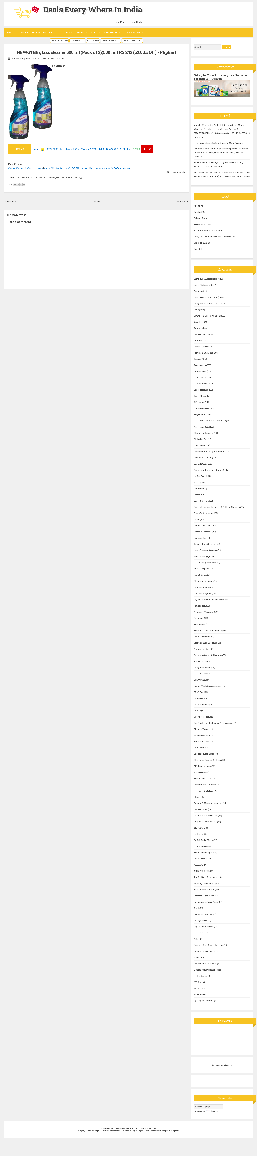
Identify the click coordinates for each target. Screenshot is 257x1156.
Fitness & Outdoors (203, 352)
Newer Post (10, 201)
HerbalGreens (201, 976)
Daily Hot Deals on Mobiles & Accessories (214, 236)
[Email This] (14, 184)
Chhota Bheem (201, 704)
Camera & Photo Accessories (208, 803)
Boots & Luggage (202, 556)
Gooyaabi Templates (170, 1131)
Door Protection (202, 716)
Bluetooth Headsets (204, 433)
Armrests (199, 864)
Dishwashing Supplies (205, 642)
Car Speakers (201, 920)
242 (147, 149)
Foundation (200, 605)
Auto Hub (199, 340)
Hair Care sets (201, 673)
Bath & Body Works (203, 840)
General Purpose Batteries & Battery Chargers (217, 507)
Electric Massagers (203, 852)
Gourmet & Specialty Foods (207, 315)
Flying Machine (202, 735)
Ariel (196, 908)
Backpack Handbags (204, 753)
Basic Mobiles (201, 389)
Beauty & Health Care (42, 32)
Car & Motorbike (202, 285)
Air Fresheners (202, 408)
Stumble (68, 177)
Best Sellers (93, 40)
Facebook (29, 177)
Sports (94, 32)
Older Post (182, 201)
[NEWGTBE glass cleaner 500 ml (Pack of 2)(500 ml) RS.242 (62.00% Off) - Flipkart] (39, 150)
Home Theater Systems (205, 550)
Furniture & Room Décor (206, 901)
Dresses (198, 359)
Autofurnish (200, 371)
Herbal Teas (200, 476)
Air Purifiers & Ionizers (206, 877)
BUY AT (19, 149)
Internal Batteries (203, 525)
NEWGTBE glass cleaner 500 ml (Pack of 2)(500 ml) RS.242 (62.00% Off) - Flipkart (96, 52)
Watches (80, 32)
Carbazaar (199, 747)
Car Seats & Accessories (206, 815)
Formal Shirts (201, 346)
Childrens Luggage (203, 581)
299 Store (198, 982)
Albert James (200, 846)
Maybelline (200, 414)
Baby (196, 309)
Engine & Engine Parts (205, 821)
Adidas (197, 710)
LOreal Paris (200, 377)
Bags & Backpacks (203, 914)
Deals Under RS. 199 (132, 40)
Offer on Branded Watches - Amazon (25, 168)
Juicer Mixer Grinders (205, 544)
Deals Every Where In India (92, 9)
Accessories (200, 365)
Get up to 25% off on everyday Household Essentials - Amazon (222, 76)
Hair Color (199, 932)
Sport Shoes (200, 396)
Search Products (112, 32)
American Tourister (204, 612)
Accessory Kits (201, 426)
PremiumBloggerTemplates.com (135, 1131)
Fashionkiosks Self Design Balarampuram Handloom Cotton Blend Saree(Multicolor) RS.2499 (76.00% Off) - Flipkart (221, 152)
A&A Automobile (202, 383)
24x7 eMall (200, 827)
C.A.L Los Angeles (203, 593)
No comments (177, 172)
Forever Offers (77, 40)
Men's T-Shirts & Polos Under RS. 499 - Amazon (66, 168)
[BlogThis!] (17, 184)
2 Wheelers (199, 772)
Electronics (64, 32)
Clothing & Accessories (206, 278)
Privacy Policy (201, 218)
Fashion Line (201, 537)
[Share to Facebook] (23, 184)
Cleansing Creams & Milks (207, 760)
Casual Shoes (201, 809)
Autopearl (199, 328)
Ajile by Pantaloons (204, 1000)
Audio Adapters (202, 568)
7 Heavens (199, 957)
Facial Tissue (201, 858)
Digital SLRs (200, 439)
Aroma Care (200, 661)
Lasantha (116, 1131)
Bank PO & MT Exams (205, 951)
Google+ (55, 177)
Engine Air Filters (203, 778)
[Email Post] (10, 184)
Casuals (198, 488)
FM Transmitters (202, 766)
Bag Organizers (202, 741)
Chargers (199, 698)
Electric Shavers (202, 729)
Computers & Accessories (207, 303)
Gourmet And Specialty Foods (209, 945)
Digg (79, 177)
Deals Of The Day (59, 40)
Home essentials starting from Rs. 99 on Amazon (218, 142)
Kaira (197, 482)
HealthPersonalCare (204, 889)
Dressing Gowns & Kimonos (208, 655)
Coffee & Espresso (203, 531)
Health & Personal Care (206, 297)
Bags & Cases (200, 575)
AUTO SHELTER (201, 871)
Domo (197, 519)
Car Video (199, 618)
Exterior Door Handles (205, 784)
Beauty (197, 291)
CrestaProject (91, 1131)
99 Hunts (198, 994)
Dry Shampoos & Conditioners (209, 599)
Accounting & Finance (205, 963)
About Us (198, 205)
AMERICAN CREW (203, 457)
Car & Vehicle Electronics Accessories (213, 723)
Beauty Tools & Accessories (208, 686)
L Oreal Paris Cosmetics (206, 969)
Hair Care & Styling (204, 790)
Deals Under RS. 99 (111, 40)
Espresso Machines (204, 926)
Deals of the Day (202, 242)
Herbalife (199, 834)
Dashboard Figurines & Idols (208, 470)
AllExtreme (200, 445)
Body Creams (200, 679)
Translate (215, 1111)
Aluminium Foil (202, 649)
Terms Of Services (203, 224)
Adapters (198, 624)
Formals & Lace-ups (204, 513)
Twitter (42, 177)
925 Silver (199, 988)
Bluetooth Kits (201, 587)
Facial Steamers (202, 636)
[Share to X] (20, 184)
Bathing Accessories (204, 883)
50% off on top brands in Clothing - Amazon (110, 168)
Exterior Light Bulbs (204, 895)
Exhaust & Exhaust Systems (208, 630)
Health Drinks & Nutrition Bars (210, 420)
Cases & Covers (201, 500)
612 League (199, 402)
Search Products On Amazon (208, 230)
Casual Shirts (201, 334)
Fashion (22, 32)
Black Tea (199, 692)
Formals (198, 494)
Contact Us (199, 212)
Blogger (227, 1064)
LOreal (197, 797)
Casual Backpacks (203, 463)
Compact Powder (202, 667)
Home (9, 32)
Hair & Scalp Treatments (206, 562)
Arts (196, 939)
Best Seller (199, 249)
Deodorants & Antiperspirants (209, 451)
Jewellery (199, 322)
